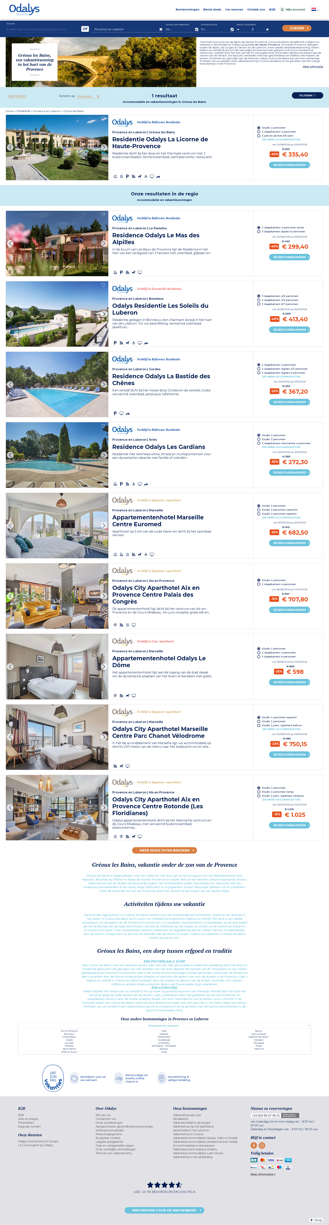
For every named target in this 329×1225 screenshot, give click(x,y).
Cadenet (164, 1034)
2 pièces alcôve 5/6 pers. (278, 135)
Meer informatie (313, 66)
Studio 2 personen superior (279, 513)
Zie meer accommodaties (281, 139)
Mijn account (295, 9)
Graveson (259, 1040)
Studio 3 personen (273, 439)
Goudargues (164, 1040)
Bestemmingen (187, 9)
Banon (258, 1031)
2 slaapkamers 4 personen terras (283, 227)
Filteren (306, 95)
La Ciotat (69, 1043)
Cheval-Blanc (69, 1036)
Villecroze (259, 1048)
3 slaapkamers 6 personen (279, 656)
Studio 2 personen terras (278, 791)
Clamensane (164, 1036)
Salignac (164, 1048)
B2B (272, 9)
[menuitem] (52, 1115)
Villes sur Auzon (69, 1052)
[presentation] (10, 147)
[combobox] (88, 96)
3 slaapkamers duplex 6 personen (283, 231)
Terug (318, 1220)
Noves (259, 1045)
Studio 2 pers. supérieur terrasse (283, 795)
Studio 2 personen (274, 127)
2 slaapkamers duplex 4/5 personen (285, 368)
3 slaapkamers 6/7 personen (280, 303)
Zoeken (297, 28)
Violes (164, 1052)
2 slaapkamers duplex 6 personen (283, 372)
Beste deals (212, 9)
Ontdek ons (256, 9)
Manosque (259, 1043)
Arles (163, 1031)
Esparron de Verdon (259, 1036)
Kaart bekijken (17, 96)
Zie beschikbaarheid (289, 165)
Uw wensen (234, 9)
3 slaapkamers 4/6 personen (280, 295)
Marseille (69, 1045)
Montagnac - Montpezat (164, 1045)
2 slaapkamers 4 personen (279, 131)
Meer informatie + (263, 1174)
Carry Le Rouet (259, 1034)
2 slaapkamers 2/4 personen (280, 299)
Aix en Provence (69, 1031)
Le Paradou (164, 1043)
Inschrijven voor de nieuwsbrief (164, 1210)
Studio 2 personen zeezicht (280, 509)
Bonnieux (69, 1034)
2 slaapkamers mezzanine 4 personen (286, 443)
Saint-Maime (69, 1048)
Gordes (69, 1040)
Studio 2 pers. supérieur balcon (282, 725)
